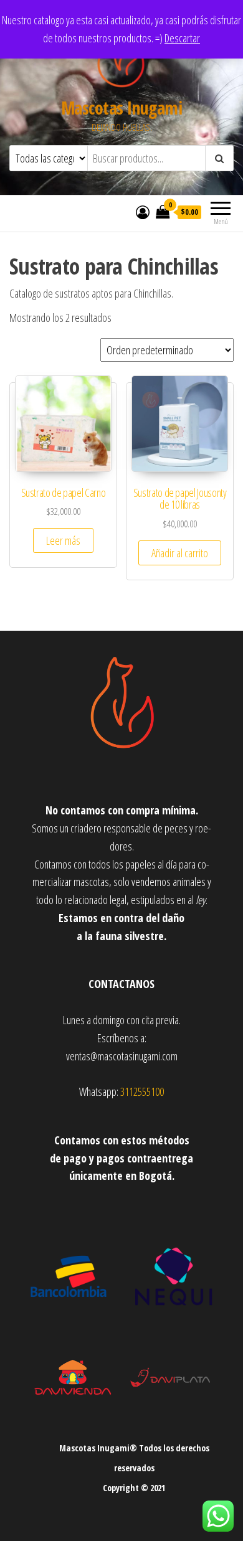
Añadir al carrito (179, 552)
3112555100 (142, 1091)
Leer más (63, 540)
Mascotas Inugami (121, 108)
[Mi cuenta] (143, 211)
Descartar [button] (182, 38)
